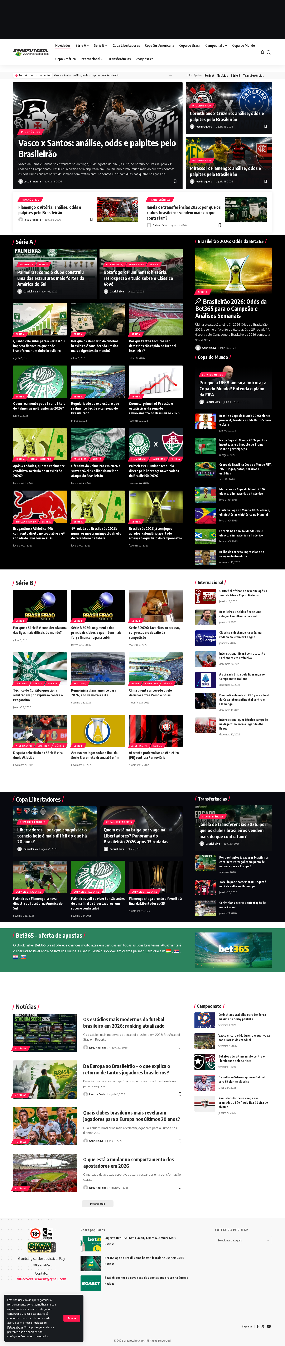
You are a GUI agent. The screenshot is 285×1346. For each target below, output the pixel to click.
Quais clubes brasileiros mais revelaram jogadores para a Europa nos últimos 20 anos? (131, 1115)
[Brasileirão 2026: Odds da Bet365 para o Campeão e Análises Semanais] (233, 270)
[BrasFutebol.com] (31, 52)
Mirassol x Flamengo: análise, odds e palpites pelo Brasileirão (225, 171)
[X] (263, 1326)
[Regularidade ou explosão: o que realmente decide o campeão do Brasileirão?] (98, 382)
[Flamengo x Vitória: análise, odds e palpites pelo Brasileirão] (117, 209)
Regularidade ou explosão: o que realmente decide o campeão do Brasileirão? (95, 408)
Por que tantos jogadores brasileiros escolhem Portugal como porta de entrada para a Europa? (244, 862)
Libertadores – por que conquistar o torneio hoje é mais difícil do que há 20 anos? (52, 835)
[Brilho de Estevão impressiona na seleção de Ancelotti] (205, 557)
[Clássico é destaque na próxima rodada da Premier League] (205, 638)
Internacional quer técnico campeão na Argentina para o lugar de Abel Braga (243, 724)
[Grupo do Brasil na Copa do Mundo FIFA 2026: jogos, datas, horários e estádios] (205, 470)
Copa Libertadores (33, 822)
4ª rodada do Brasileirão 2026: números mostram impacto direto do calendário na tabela (96, 533)
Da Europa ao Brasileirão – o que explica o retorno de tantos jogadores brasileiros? (126, 1069)
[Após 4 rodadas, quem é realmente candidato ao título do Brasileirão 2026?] (40, 444)
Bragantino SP (26, 521)
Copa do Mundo (212, 375)
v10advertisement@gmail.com (41, 1279)
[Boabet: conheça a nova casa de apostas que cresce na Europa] (91, 1283)
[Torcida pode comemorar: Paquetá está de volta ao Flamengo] (205, 887)
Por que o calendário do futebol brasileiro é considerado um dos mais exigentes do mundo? (94, 346)
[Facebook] (258, 1326)
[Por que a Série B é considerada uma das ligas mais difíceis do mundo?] (40, 606)
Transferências (253, 75)
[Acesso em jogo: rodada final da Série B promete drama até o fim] (98, 731)
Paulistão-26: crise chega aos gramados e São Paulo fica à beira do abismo (243, 1102)
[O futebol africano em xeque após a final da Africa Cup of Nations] (205, 596)
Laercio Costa (97, 1094)
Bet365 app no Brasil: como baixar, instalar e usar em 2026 (144, 1258)
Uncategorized (40, 459)
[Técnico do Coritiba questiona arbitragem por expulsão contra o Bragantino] (40, 668)
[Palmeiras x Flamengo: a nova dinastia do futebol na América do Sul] (40, 877)
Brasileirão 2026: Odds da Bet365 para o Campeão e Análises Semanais (230, 308)
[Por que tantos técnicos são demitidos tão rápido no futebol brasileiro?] (156, 319)
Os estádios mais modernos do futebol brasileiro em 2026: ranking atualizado (124, 1022)
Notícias (222, 75)
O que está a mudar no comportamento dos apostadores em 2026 (128, 1162)
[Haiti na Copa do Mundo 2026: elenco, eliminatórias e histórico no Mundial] (205, 516)
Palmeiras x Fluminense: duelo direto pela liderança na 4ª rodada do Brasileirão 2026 (154, 471)
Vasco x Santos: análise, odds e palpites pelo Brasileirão (86, 75)
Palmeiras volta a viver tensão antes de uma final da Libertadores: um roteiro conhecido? (98, 903)
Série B (235, 75)
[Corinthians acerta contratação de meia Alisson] (205, 908)
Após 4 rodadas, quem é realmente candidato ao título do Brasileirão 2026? (39, 471)
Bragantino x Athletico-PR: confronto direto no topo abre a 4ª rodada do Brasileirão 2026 (39, 533)
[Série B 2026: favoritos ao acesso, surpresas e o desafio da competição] (156, 606)
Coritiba (22, 683)
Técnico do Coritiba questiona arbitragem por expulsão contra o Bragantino (38, 695)
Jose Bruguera (32, 181)
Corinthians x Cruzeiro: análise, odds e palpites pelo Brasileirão (227, 116)
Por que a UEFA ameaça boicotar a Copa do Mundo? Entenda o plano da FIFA (232, 388)
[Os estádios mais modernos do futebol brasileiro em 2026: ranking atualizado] (45, 1033)
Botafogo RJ (115, 264)
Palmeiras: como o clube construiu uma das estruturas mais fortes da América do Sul (50, 278)
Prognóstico (30, 131)
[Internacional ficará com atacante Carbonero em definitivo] (205, 659)
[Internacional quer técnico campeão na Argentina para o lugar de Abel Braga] (205, 725)
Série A (209, 75)
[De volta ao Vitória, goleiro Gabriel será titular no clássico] (204, 1083)
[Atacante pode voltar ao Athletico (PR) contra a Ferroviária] (156, 731)
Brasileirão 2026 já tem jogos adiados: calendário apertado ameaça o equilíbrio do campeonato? (155, 533)
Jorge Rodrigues (98, 1047)
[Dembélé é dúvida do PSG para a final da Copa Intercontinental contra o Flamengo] (205, 701)
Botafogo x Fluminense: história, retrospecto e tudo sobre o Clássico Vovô (138, 278)
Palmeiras (26, 264)
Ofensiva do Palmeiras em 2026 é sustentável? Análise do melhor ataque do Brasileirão (96, 471)
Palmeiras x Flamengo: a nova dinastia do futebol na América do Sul (38, 903)
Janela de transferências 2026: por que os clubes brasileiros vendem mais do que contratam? (184, 212)
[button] (71, 1318)
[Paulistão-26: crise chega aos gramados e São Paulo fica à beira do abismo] (204, 1104)
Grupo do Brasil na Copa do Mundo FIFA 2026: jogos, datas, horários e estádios (245, 469)
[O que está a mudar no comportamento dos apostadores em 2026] (45, 1173)
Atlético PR (24, 746)
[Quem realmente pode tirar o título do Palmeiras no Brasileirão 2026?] (40, 382)
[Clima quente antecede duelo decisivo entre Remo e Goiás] (156, 668)
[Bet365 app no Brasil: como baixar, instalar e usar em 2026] (91, 1263)
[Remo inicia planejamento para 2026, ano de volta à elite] (98, 668)
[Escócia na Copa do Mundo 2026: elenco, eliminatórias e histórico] (205, 536)
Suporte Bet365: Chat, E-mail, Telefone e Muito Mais (140, 1238)
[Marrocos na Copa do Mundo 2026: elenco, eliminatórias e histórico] (205, 495)
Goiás (135, 683)
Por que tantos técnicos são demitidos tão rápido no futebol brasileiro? (152, 346)
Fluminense (136, 264)
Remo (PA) (80, 683)
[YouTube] (269, 1326)
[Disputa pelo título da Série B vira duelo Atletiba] (40, 731)
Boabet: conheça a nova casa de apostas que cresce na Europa (146, 1277)
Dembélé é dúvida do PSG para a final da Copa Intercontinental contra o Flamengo (244, 699)
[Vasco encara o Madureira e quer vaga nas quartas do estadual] (204, 1041)
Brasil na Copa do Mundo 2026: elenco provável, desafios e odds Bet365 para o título (245, 420)
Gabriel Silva (160, 225)
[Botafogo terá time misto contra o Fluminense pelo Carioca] (204, 1062)
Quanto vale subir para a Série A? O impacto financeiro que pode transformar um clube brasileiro (39, 346)
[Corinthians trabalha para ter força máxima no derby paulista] (204, 1020)
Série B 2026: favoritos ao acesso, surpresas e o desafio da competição (154, 632)
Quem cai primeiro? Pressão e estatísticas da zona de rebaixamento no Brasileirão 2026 (154, 408)
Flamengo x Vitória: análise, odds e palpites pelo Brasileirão (49, 209)
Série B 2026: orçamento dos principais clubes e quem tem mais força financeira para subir (96, 632)
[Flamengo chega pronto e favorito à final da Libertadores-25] (156, 877)
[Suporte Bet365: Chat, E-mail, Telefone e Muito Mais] (91, 1243)
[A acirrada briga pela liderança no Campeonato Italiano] (205, 680)
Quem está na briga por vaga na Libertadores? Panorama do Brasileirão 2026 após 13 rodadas (136, 835)
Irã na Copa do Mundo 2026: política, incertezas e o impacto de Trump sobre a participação (243, 444)
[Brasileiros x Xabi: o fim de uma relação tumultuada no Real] (205, 617)
